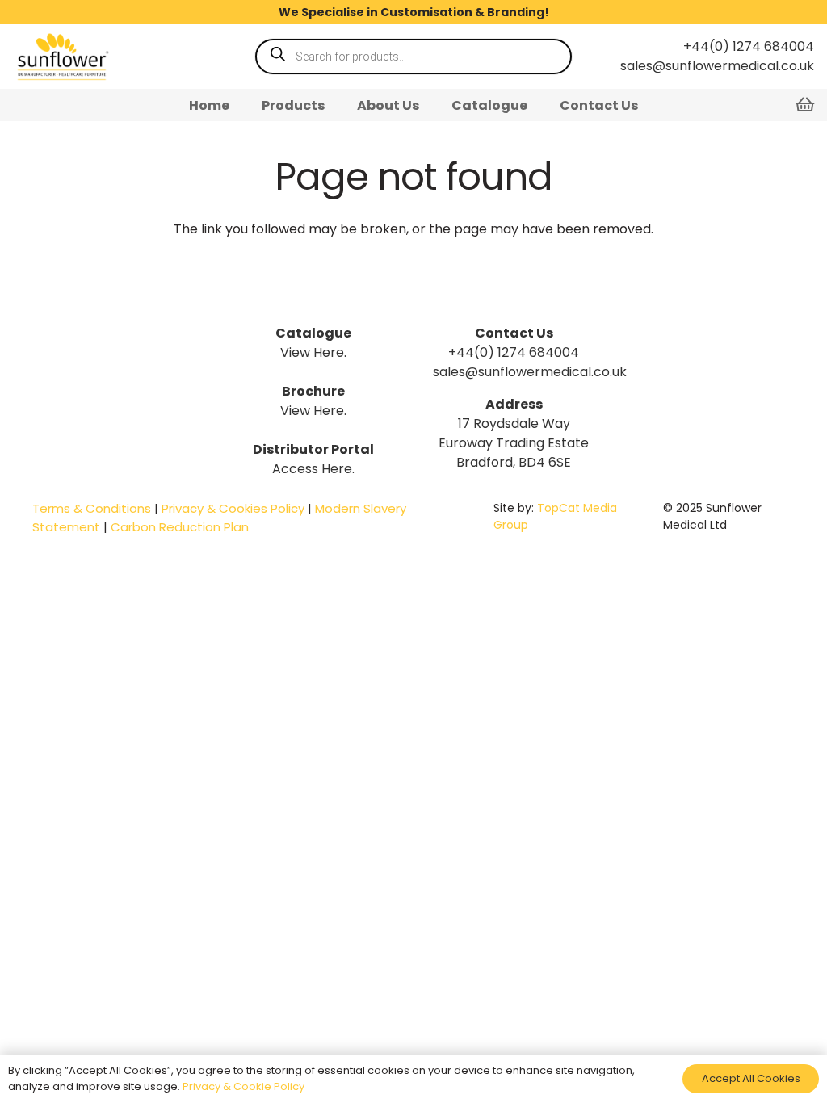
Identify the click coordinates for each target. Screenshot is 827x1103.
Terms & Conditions (91, 508)
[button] (336, 104)
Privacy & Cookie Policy (243, 1086)
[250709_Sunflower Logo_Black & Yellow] (62, 56)
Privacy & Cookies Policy (233, 508)
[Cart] (804, 105)
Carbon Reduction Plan (180, 526)
